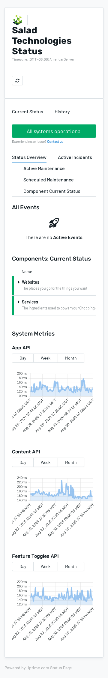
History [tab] (62, 111)
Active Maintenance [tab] (44, 168)
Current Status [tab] (27, 111)
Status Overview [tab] (29, 157)
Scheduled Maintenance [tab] (48, 179)
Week (45, 357)
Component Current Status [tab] (51, 191)
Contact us (55, 141)
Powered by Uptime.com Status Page (38, 667)
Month (71, 357)
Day (23, 357)
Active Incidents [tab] (75, 157)
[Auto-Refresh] (17, 80)
